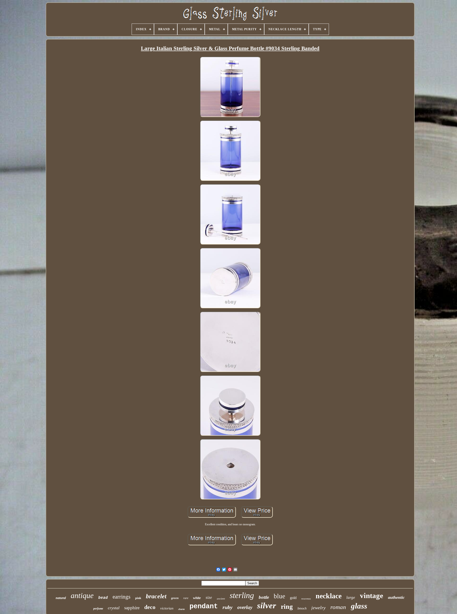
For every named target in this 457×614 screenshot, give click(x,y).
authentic (396, 597)
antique (82, 595)
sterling (242, 595)
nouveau (306, 598)
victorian (167, 608)
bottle (264, 597)
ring (287, 606)
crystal (113, 607)
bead (103, 598)
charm (181, 609)
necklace (329, 596)
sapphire (131, 607)
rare (185, 598)
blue (279, 596)
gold (293, 598)
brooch (302, 608)
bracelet (156, 596)
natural (61, 598)
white (197, 598)
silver (266, 605)
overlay (244, 607)
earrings (121, 597)
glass (359, 606)
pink (138, 598)
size (209, 597)
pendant (203, 606)
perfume (98, 608)
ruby (228, 607)
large (350, 597)
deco (149, 607)
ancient (221, 598)
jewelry (318, 607)
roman (338, 607)
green (175, 598)
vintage (371, 595)
